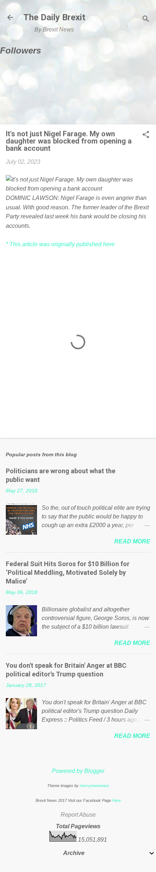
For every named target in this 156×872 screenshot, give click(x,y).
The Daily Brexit (54, 17)
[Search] (145, 20)
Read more (132, 541)
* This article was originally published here (60, 244)
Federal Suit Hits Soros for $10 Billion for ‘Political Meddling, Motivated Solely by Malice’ (68, 572)
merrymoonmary (94, 785)
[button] (145, 135)
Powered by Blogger (78, 771)
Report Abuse (78, 815)
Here (116, 800)
